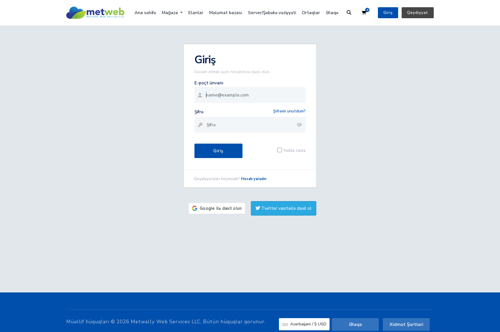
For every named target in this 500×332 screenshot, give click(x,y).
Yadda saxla (294, 150)
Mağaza (170, 13)
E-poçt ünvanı (208, 83)
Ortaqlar (311, 13)
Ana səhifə (145, 13)
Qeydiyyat (417, 12)
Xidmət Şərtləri (406, 324)
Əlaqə (332, 13)
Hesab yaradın (253, 178)
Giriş (388, 12)
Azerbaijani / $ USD (307, 324)
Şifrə (198, 112)
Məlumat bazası (225, 13)
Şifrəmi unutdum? (289, 111)
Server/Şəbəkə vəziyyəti (272, 13)
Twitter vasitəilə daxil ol (286, 208)
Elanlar (195, 13)
